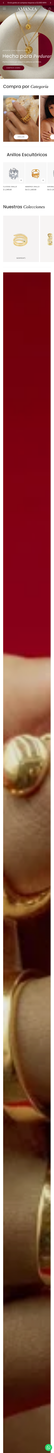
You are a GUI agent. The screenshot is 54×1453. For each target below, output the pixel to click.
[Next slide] (50, 2)
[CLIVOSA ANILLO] (14, 173)
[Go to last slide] (3, 2)
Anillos (21, 137)
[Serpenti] (21, 239)
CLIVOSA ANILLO (10, 187)
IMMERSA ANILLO (32, 187)
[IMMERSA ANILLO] (36, 173)
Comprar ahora (13, 68)
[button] (4, 8)
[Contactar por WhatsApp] (48, 1447)
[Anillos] (21, 118)
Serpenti (21, 258)
